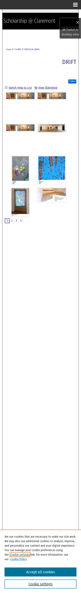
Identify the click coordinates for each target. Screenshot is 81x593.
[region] (40, 561)
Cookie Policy (18, 559)
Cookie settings (20, 554)
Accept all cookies (40, 572)
